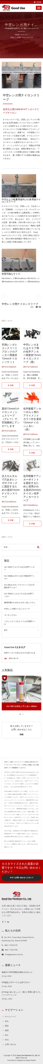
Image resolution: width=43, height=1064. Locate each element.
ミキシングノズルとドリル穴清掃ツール (19, 622)
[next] (38, 296)
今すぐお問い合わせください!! (21, 877)
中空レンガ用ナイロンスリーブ (21, 37)
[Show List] (39, 307)
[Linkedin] (8, 922)
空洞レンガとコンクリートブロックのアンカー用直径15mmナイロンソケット (10, 353)
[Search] (38, 547)
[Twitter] (5, 922)
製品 (7, 1026)
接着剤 (14, 844)
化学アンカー (22, 841)
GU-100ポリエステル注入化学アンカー (19, 568)
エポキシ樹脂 (31, 841)
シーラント (7, 844)
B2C (6, 630)
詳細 (21, 734)
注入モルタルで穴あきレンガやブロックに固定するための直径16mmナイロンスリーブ (11, 486)
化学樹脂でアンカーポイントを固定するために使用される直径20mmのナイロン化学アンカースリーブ (32, 488)
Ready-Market (31, 1060)
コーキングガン (10, 615)
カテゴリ (24, 35)
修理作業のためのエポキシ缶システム (19, 603)
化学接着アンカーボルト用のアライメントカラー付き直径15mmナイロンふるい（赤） (32, 419)
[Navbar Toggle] (39, 8)
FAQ (7, 1040)
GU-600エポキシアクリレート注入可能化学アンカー (19, 586)
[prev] (3, 296)
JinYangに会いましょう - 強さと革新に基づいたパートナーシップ (21, 993)
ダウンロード (13, 658)
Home (17, 35)
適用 (7, 1030)
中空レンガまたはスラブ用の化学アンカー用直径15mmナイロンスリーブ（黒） (32, 353)
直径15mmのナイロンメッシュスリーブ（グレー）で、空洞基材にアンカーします (11, 417)
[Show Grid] (36, 307)
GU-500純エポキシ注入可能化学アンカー (19, 577)
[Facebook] (2, 922)
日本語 (38, 2)
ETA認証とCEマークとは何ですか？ (16, 982)
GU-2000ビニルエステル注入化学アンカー (19, 595)
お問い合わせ (31, 844)
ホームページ (10, 1017)
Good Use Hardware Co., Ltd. (27, 1055)
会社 (7, 1021)
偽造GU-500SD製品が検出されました (17, 972)
